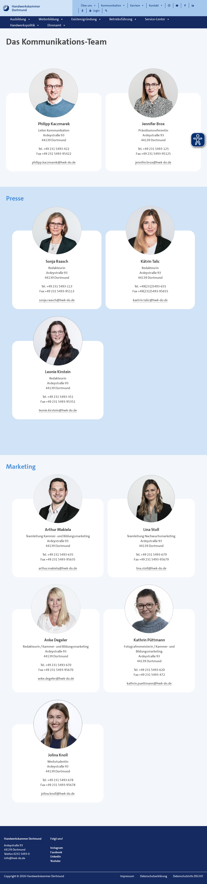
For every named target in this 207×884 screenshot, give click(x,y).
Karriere (135, 5)
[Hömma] (82, 10)
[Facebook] (185, 5)
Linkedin (55, 856)
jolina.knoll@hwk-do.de (58, 793)
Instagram (56, 848)
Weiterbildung (49, 19)
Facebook (56, 852)
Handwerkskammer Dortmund (22, 838)
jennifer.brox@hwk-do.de (153, 162)
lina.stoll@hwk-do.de (151, 568)
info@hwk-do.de (14, 858)
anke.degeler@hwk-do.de (56, 678)
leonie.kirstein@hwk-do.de (58, 410)
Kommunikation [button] (111, 5)
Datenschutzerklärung (153, 876)
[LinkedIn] (193, 5)
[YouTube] (177, 5)
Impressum (127, 876)
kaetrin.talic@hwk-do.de (150, 300)
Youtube (55, 861)
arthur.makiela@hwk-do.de (58, 568)
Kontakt (154, 5)
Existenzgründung (84, 19)
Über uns (86, 5)
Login (96, 10)
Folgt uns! (56, 838)
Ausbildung (18, 19)
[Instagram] (169, 5)
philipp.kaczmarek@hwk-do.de (54, 162)
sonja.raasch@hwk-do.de (57, 300)
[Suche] (106, 10)
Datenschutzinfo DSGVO (188, 876)
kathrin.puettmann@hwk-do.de (149, 683)
